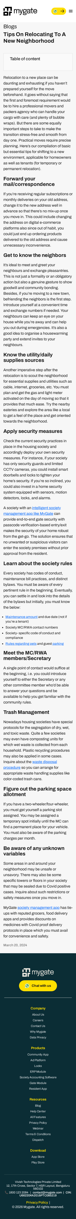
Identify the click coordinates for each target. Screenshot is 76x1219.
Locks (38, 1066)
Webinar (38, 1128)
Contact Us (38, 1026)
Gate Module (38, 1083)
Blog (38, 1105)
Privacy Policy (38, 1122)
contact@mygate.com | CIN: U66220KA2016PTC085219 (45, 1194)
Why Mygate (38, 1031)
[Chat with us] (58, 11)
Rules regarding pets (21, 643)
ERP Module (38, 1071)
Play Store (38, 1162)
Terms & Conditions (37, 1134)
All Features (38, 1117)
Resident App (38, 1088)
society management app (39, 907)
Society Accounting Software (38, 1077)
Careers (38, 1020)
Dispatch (38, 1139)
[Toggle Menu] (70, 11)
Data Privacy (38, 1037)
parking (58, 643)
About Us (38, 1014)
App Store (38, 1156)
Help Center (38, 1111)
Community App (37, 1054)
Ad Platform (38, 1060)
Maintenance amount (21, 617)
